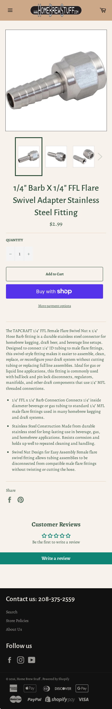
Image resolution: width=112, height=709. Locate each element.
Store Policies (17, 621)
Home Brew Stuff (29, 679)
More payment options (54, 305)
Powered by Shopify (55, 679)
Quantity (14, 240)
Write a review (56, 558)
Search (11, 612)
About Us (14, 629)
